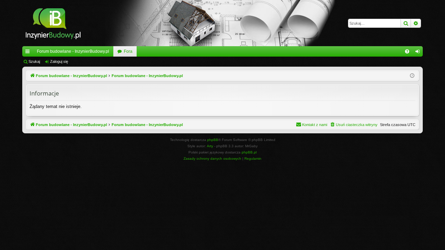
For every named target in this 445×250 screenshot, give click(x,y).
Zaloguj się (59, 61)
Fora (128, 51)
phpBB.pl (249, 152)
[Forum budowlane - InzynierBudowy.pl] (53, 23)
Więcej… (29, 53)
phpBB (212, 140)
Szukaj (34, 61)
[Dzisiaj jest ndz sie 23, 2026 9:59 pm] (412, 76)
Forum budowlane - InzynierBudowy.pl (73, 51)
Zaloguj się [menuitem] (419, 53)
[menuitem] (407, 51)
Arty (210, 146)
